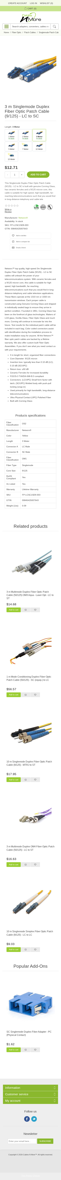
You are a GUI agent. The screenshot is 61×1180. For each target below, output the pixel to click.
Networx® (23, 218)
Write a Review (8, 210)
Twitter (34, 1119)
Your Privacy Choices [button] (30, 1176)
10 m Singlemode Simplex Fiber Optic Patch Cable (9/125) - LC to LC (30, 933)
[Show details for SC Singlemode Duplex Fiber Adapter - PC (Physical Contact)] (30, 1003)
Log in (33, 3)
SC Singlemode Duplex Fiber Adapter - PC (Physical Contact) (29, 1033)
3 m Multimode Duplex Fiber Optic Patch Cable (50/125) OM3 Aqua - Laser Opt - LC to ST (30, 595)
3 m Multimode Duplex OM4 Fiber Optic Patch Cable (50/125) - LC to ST (30, 848)
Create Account (17, 3)
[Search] (54, 26)
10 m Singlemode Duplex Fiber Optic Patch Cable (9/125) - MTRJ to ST (29, 763)
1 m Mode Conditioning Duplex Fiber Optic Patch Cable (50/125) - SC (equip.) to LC (29, 678)
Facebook (27, 1119)
